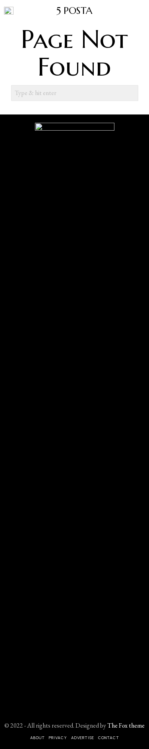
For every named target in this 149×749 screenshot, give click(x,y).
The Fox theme (126, 725)
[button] (130, 93)
